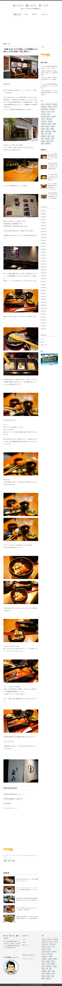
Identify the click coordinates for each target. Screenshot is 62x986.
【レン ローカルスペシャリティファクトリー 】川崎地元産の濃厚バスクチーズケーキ (27, 889)
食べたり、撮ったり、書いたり (26, 984)
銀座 (13, 860)
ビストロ (43, 114)
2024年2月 (43, 225)
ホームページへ (20, 794)
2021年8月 (43, 314)
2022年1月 (43, 299)
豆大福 (43, 141)
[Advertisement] (31, 27)
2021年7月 (43, 317)
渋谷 (42, 138)
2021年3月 (43, 328)
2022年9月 (43, 275)
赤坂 (48, 141)
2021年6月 (43, 320)
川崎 (48, 128)
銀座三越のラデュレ (13, 97)
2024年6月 (43, 214)
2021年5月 (43, 323)
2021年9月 (43, 311)
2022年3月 (43, 293)
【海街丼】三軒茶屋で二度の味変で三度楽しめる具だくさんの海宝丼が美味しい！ (49, 72)
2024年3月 (43, 222)
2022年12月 (43, 267)
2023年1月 (43, 264)
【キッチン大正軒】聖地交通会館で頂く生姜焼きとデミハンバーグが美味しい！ (49, 86)
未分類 (42, 342)
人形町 (49, 123)
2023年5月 (43, 252)
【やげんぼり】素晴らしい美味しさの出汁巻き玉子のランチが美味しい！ (49, 79)
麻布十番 (48, 143)
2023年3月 (43, 258)
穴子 (9, 860)
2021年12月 (43, 302)
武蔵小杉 (43, 136)
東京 (42, 133)
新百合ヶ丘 (48, 131)
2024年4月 (43, 219)
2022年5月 (43, 287)
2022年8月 (43, 278)
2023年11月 (43, 234)
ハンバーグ (52, 109)
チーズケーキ (44, 109)
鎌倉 (42, 143)
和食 (5, 860)
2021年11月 (43, 305)
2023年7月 (43, 246)
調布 (53, 138)
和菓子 (54, 123)
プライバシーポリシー (27, 958)
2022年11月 (43, 269)
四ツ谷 (52, 126)
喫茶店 (47, 126)
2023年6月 (43, 249)
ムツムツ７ (11, 858)
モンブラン (49, 119)
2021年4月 (43, 325)
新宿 (42, 131)
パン (53, 111)
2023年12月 (43, 231)
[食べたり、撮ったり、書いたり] (31, 4)
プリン (43, 119)
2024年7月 (43, 211)
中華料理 (43, 123)
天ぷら (43, 128)
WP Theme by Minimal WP (37, 984)
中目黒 (50, 121)
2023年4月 (43, 255)
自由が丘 (48, 138)
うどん (43, 104)
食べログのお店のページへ (10, 808)
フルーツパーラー (45, 116)
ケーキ (55, 106)
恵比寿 (52, 128)
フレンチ (53, 116)
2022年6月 (43, 284)
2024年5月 (43, 216)
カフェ (50, 106)
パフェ (48, 111)
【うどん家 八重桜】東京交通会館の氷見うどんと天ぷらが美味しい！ (49, 67)
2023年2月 (43, 261)
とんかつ (49, 104)
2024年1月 (43, 228)
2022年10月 (43, 272)
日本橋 (54, 131)
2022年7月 (43, 281)
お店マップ (34, 14)
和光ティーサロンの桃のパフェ (25, 90)
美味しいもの (17, 14)
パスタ (43, 111)
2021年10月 (43, 308)
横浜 (50, 133)
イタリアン (44, 106)
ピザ (49, 114)
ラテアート (44, 121)
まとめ (26, 14)
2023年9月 (43, 240)
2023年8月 (43, 243)
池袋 (49, 136)
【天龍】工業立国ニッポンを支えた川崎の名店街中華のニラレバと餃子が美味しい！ (27, 918)
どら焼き (55, 104)
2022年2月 (43, 296)
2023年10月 (43, 237)
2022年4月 (43, 290)
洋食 (53, 136)
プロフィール (45, 14)
